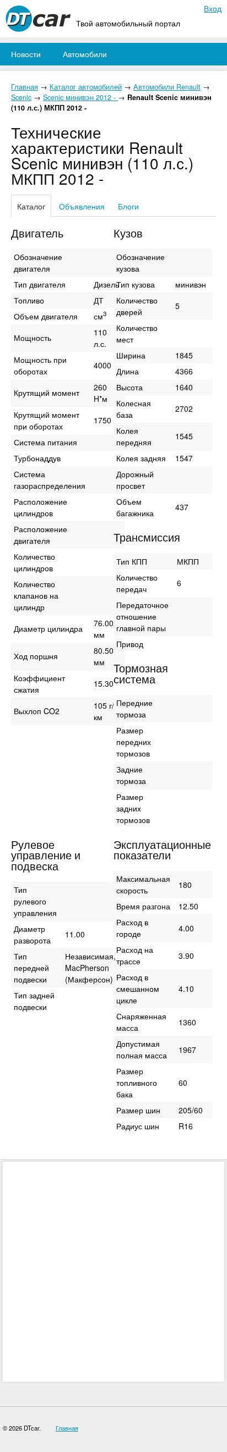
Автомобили (85, 53)
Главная (24, 87)
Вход (212, 8)
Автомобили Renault (167, 87)
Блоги (128, 206)
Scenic (21, 97)
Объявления (82, 206)
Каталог (31, 206)
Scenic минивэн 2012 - (80, 97)
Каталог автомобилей (86, 87)
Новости (26, 53)
